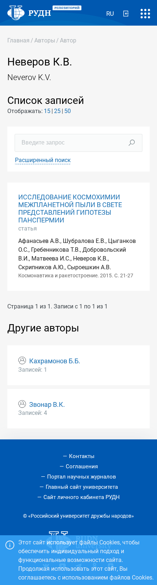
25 (57, 111)
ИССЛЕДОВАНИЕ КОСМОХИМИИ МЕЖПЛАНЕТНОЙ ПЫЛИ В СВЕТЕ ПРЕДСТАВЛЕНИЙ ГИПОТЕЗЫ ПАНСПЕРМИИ (70, 209)
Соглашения (82, 466)
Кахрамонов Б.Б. (54, 361)
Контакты (82, 456)
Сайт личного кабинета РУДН (81, 497)
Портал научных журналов (81, 476)
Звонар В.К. (47, 404)
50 (67, 111)
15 (47, 111)
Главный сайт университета (82, 487)
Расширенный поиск (43, 160)
